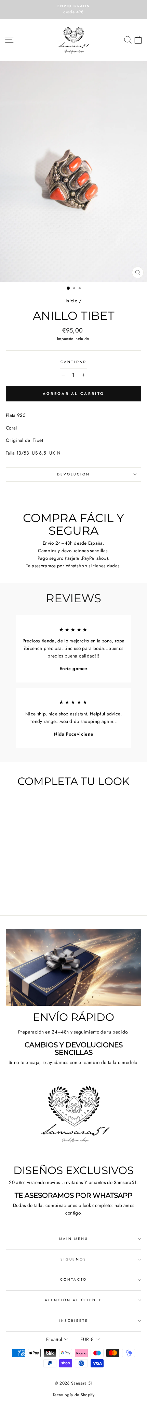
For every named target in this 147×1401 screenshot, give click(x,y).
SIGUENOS (73, 1259)
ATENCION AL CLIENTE (73, 1300)
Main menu (73, 1238)
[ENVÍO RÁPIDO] (73, 967)
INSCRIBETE (74, 1320)
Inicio (71, 300)
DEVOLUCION (73, 474)
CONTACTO (73, 1279)
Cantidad (73, 361)
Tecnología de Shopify (73, 1395)
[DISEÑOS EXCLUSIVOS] (73, 1121)
